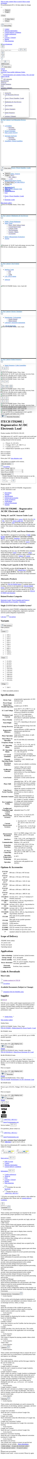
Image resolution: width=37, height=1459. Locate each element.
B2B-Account (9, 1161)
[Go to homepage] (6, 44)
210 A (9, 637)
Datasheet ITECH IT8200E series (13, 992)
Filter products (8, 625)
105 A (9, 635)
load (13, 522)
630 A (9, 644)
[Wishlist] (2, 59)
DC (3, 521)
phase (30, 552)
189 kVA (9, 676)
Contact (7, 29)
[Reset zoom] (7, 386)
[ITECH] (4, 1000)
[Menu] (3, 46)
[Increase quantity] (13, 480)
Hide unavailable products (11, 691)
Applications (8, 501)
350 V (9, 687)
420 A (9, 640)
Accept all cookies (22, 1448)
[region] (18, 307)
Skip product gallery (7, 1020)
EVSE (3, 536)
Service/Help (7, 25)
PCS (2, 538)
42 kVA (9, 663)
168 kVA (9, 674)
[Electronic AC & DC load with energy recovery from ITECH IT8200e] (18, 246)
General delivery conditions (13, 32)
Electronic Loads (6, 600)
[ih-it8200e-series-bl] (13, 286)
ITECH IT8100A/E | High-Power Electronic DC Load (17, 1052)
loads (14, 552)
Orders (23, 72)
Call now (3, 617)
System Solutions (10, 191)
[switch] (1, 1209)
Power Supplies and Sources (20, 600)
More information (23, 1444)
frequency (17, 538)
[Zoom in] (11, 386)
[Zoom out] (3, 386)
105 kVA (9, 669)
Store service (5, 1158)
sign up (4, 70)
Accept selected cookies (8, 1448)
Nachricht (7, 1189)
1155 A (9, 654)
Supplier (7, 504)
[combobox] (9, 50)
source (28, 542)
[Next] (7, 368)
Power (5, 472)
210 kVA (9, 678)
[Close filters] (1, 629)
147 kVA (9, 672)
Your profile (11, 72)
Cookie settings (6, 1446)
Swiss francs (9, 19)
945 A (9, 650)
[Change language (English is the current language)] (1, 170)
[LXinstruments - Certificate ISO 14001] (22, 1153)
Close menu (7, 67)
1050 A (9, 652)
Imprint (7, 39)
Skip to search (17, 1)
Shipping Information (11, 31)
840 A (9, 648)
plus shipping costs (16, 458)
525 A (9, 642)
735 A (9, 646)
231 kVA (9, 680)
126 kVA (9, 670)
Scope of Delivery (10, 499)
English (7, 12)
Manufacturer (9, 188)
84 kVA (9, 667)
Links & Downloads (11, 503)
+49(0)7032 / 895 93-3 (10, 1133)
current (28, 556)
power (21, 519)
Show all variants (6, 464)
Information (4, 1171)
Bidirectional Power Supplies (9, 602)
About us (7, 189)
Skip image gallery (6, 203)
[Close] (1, 384)
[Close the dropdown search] (25, 49)
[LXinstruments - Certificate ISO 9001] (8, 1153)
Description (8, 493)
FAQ (6, 36)
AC (34, 519)
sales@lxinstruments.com (11, 1137)
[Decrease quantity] (4, 480)
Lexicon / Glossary (10, 37)
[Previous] (3, 368)
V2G (28, 535)
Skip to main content (7, 1)
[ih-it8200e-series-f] (12, 204)
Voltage (5, 468)
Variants (7, 494)
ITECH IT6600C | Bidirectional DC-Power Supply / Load (18, 1028)
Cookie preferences (10, 34)
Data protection (9, 41)
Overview (4, 72)
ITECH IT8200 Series (14, 584)
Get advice (6, 466)
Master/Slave (22, 570)
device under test (18, 521)
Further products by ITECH (11, 980)
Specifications (9, 496)
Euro (7, 21)
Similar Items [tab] (9, 1016)
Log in (3, 69)
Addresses (18, 72)
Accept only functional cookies (20, 1446)
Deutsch (7, 10)
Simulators (22, 602)
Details (3, 1048)
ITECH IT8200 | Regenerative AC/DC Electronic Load (17, 1079)
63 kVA (9, 665)
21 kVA (9, 661)
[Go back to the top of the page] (3, 1203)
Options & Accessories (11, 498)
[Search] (20, 49)
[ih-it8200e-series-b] (12, 327)
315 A (9, 639)
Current (5, 470)
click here (8, 1142)
